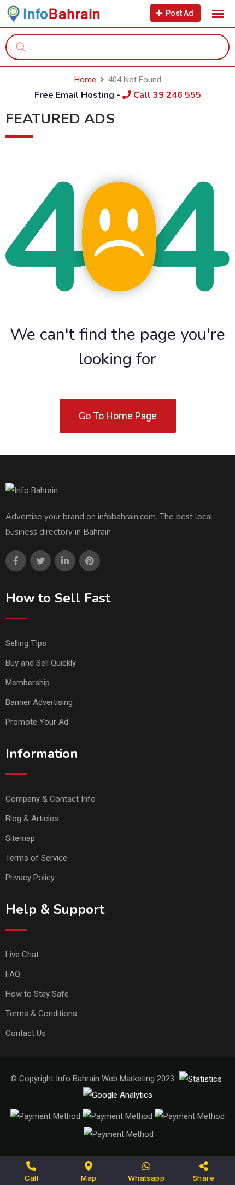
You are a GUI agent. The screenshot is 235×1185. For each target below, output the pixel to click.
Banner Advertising (39, 702)
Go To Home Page (118, 416)
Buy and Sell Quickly (40, 663)
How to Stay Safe (37, 994)
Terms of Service (36, 858)
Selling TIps (25, 643)
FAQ (12, 974)
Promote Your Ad (36, 722)
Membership (27, 683)
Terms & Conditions (41, 1013)
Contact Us (25, 1033)
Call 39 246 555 (166, 95)
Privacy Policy (30, 877)
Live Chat (22, 954)
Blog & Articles (31, 818)
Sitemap (20, 838)
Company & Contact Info (50, 799)
